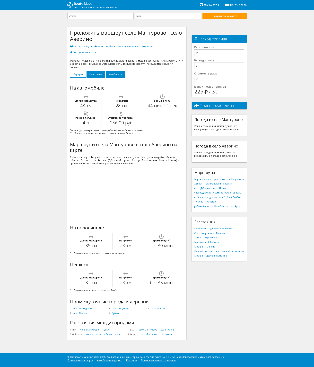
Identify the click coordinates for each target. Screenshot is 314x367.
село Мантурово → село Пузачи (156, 329)
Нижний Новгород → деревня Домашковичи (219, 251)
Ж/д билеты (211, 5)
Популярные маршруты (80, 360)
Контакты (131, 360)
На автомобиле (106, 46)
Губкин (116, 313)
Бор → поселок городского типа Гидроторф (219, 179)
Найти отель (238, 5)
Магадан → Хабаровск (206, 242)
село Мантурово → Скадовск (156, 334)
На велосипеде (129, 46)
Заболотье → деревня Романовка (213, 228)
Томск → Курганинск (205, 237)
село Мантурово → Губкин (95, 329)
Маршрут (78, 74)
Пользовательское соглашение (158, 360)
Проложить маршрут (225, 16)
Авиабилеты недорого (109, 360)
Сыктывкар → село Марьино (210, 233)
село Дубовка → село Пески (210, 188)
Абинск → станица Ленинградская (213, 183)
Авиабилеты (115, 74)
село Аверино (158, 308)
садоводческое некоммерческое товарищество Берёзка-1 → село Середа (219, 192)
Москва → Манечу (204, 246)
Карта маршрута (82, 46)
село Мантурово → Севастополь (102, 334)
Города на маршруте (84, 52)
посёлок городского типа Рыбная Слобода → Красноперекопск (219, 197)
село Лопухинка (120, 308)
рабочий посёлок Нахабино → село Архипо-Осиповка (219, 206)
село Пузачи (80, 313)
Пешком (147, 46)
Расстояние (95, 74)
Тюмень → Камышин (205, 201)
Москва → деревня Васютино (210, 255)
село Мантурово (82, 308)
